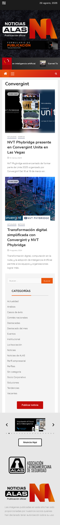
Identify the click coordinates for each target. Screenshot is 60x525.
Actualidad (11, 137)
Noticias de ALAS (16, 355)
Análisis (11, 306)
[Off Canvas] (4, 3)
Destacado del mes (17, 328)
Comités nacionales (17, 317)
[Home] (5, 74)
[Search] (56, 73)
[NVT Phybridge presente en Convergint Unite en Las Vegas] (30, 111)
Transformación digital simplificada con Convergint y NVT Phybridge (27, 237)
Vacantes (12, 393)
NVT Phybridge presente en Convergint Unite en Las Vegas (29, 147)
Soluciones (13, 382)
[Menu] (12, 73)
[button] (12, 73)
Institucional (13, 339)
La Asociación (14, 344)
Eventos (21, 137)
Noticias (21, 224)
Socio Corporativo (16, 377)
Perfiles (11, 366)
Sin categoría (14, 371)
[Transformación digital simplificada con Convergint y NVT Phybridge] (30, 199)
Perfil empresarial (16, 361)
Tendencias (13, 388)
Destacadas (13, 323)
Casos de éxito (15, 312)
